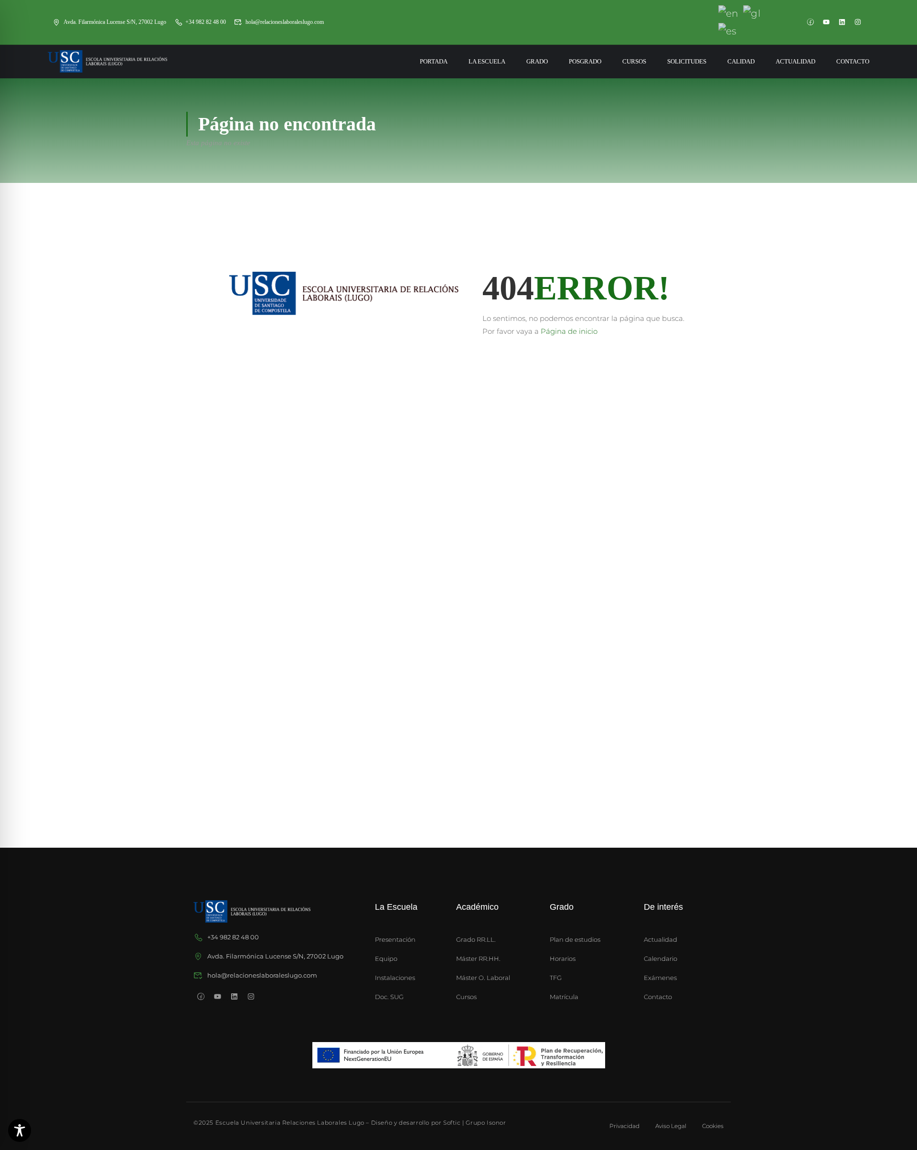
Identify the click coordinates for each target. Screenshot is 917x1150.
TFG (556, 977)
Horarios (563, 958)
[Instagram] (857, 22)
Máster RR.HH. (478, 958)
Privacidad (624, 1125)
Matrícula (564, 997)
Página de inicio (569, 331)
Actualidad (795, 61)
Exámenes (660, 977)
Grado (537, 61)
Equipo (386, 958)
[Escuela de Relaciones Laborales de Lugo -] (107, 61)
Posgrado (585, 61)
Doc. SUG (389, 997)
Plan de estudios (575, 939)
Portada (434, 61)
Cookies (713, 1125)
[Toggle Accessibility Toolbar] (19, 1130)
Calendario (660, 958)
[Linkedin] (842, 22)
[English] (728, 13)
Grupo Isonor (486, 1122)
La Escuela (487, 61)
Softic (452, 1122)
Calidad (741, 61)
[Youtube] (826, 22)
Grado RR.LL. (476, 939)
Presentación (395, 939)
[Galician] (752, 13)
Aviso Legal (670, 1125)
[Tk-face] (810, 22)
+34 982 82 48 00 (205, 22)
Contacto (852, 61)
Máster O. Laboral (483, 977)
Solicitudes (686, 61)
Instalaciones (395, 977)
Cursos (634, 61)
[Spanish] (728, 30)
